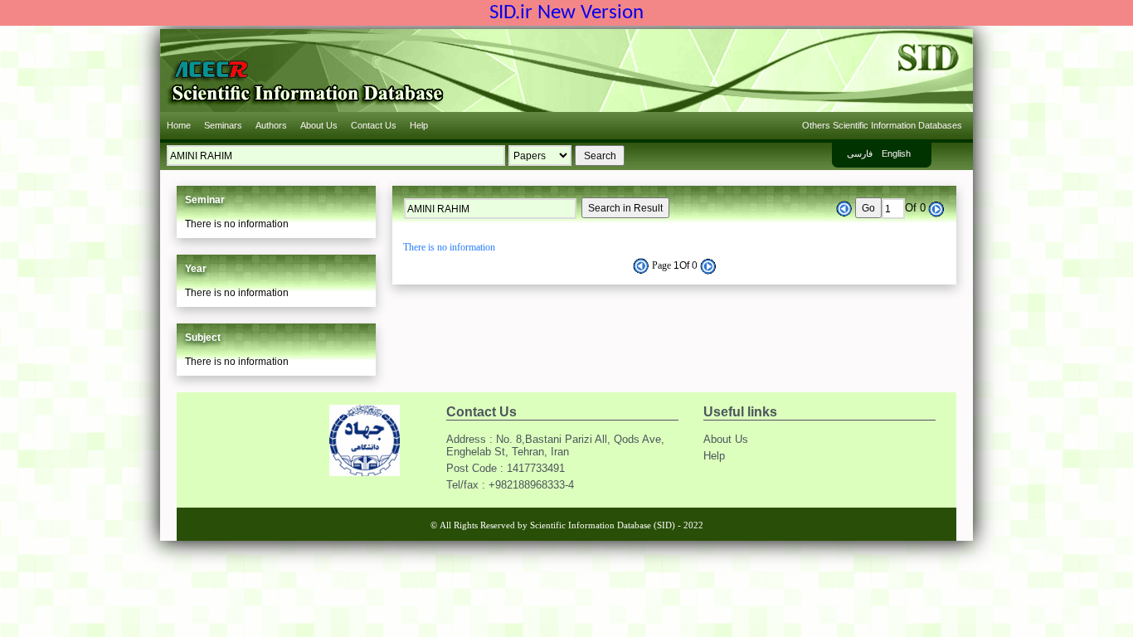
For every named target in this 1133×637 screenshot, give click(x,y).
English (896, 153)
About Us (319, 125)
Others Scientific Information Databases (882, 125)
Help (419, 125)
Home (179, 125)
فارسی (860, 153)
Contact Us (373, 125)
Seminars (223, 125)
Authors (271, 125)
